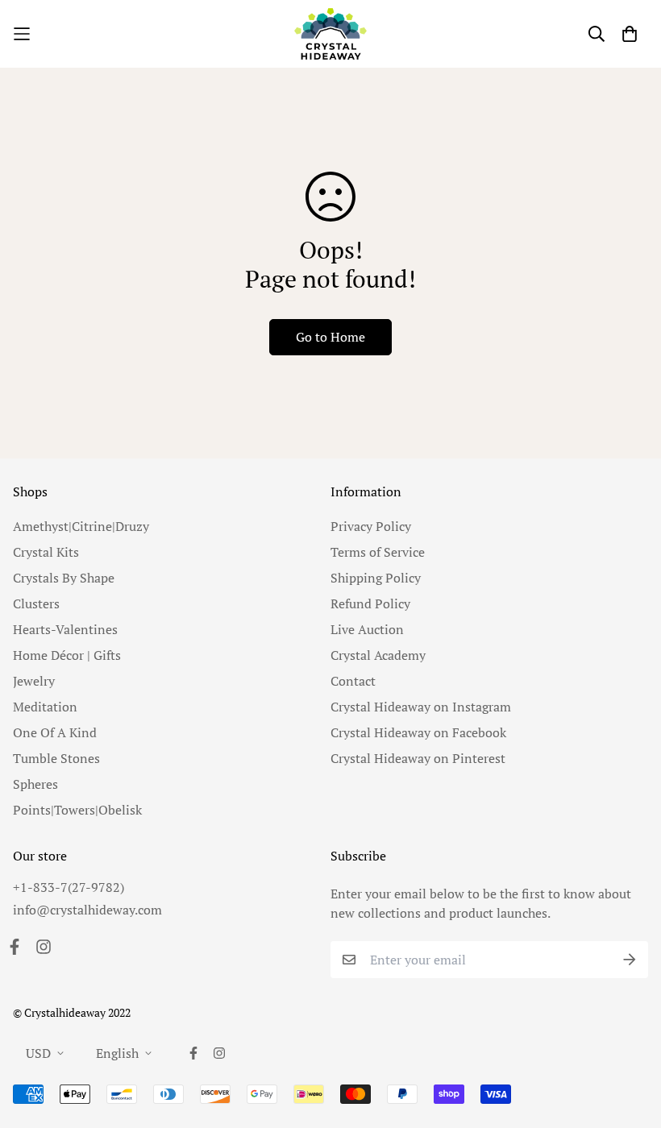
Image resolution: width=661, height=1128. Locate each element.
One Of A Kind (55, 732)
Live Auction (367, 629)
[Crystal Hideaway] (330, 34)
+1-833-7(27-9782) (68, 887)
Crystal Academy (378, 655)
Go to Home (330, 337)
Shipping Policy (375, 578)
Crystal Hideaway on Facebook (418, 732)
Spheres (35, 784)
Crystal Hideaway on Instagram (420, 706)
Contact (353, 681)
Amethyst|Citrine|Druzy (81, 526)
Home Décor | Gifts (67, 655)
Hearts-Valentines (65, 629)
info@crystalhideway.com (87, 910)
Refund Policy (370, 603)
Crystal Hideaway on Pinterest (417, 758)
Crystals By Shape (63, 578)
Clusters (36, 603)
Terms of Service (377, 552)
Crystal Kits (46, 552)
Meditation (45, 706)
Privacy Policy (370, 526)
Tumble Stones (56, 758)
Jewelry (34, 681)
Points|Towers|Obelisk (77, 810)
